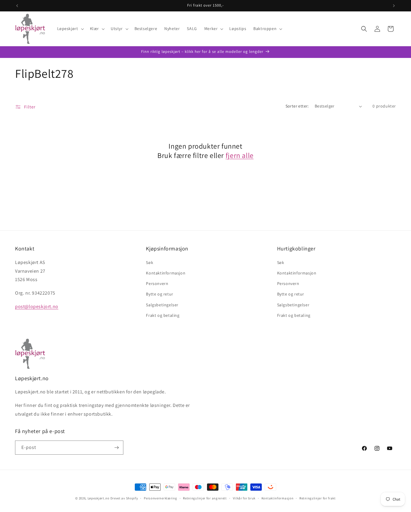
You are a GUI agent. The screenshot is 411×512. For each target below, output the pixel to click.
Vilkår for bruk (244, 498)
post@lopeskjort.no (36, 306)
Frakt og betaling (162, 315)
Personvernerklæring (160, 498)
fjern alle (240, 155)
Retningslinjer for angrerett (205, 498)
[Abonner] (116, 448)
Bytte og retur (159, 294)
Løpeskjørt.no (99, 498)
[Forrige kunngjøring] (17, 5)
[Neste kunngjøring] (393, 5)
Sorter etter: (297, 106)
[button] (70, 28)
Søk (149, 262)
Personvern (157, 283)
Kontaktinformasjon (165, 273)
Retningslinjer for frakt (317, 498)
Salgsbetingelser (162, 305)
